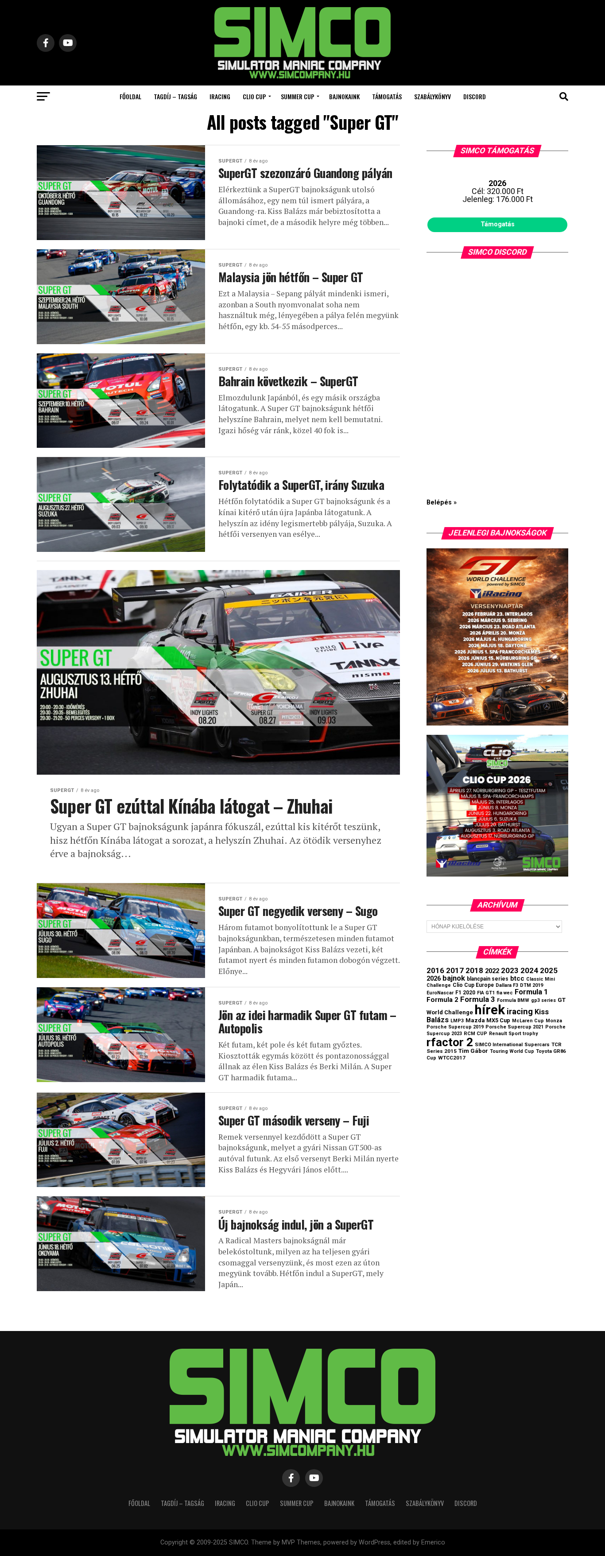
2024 (529, 970)
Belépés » (442, 502)
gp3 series (543, 1000)
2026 (434, 978)
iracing (520, 1012)
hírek (490, 1009)
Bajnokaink (344, 96)
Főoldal (130, 96)
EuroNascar (440, 993)
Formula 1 (531, 992)
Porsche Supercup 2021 (514, 1027)
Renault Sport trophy (513, 1033)
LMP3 (457, 1021)
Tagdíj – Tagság (175, 96)
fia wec (504, 993)
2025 (549, 970)
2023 (510, 970)
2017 (455, 970)
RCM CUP (475, 1033)
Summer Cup (297, 96)
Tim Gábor (473, 1051)
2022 (492, 971)
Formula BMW (513, 1000)
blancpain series (487, 979)
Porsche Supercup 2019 (455, 1027)
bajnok (453, 978)
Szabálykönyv (432, 96)
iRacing (219, 96)
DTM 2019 (531, 985)
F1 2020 (465, 992)
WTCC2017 (451, 1058)
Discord (474, 96)
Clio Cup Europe (473, 985)
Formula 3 (477, 999)
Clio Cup (254, 96)
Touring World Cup (512, 1051)
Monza (554, 1021)
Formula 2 (442, 1000)
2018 (474, 970)
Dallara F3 (507, 985)
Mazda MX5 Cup (487, 1020)
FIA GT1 (486, 993)
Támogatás (387, 96)
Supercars (537, 1045)
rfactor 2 (450, 1042)
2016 (435, 970)
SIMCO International (499, 1045)
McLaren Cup (528, 1021)
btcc (517, 978)
